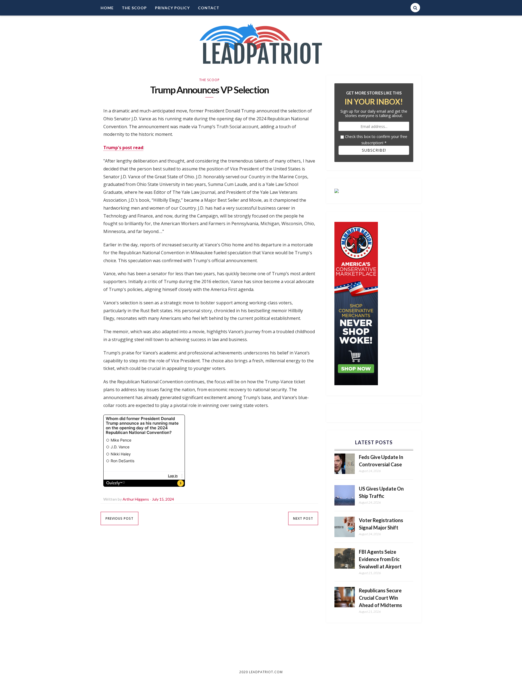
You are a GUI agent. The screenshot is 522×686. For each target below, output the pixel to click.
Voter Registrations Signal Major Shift (381, 524)
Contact (208, 7)
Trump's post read (123, 148)
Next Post (303, 518)
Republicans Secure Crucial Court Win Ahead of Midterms (380, 597)
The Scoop (134, 7)
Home (107, 7)
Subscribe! (374, 150)
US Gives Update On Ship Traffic (381, 492)
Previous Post (119, 518)
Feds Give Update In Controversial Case (381, 460)
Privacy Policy (172, 7)
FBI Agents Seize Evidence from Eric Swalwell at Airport (380, 559)
